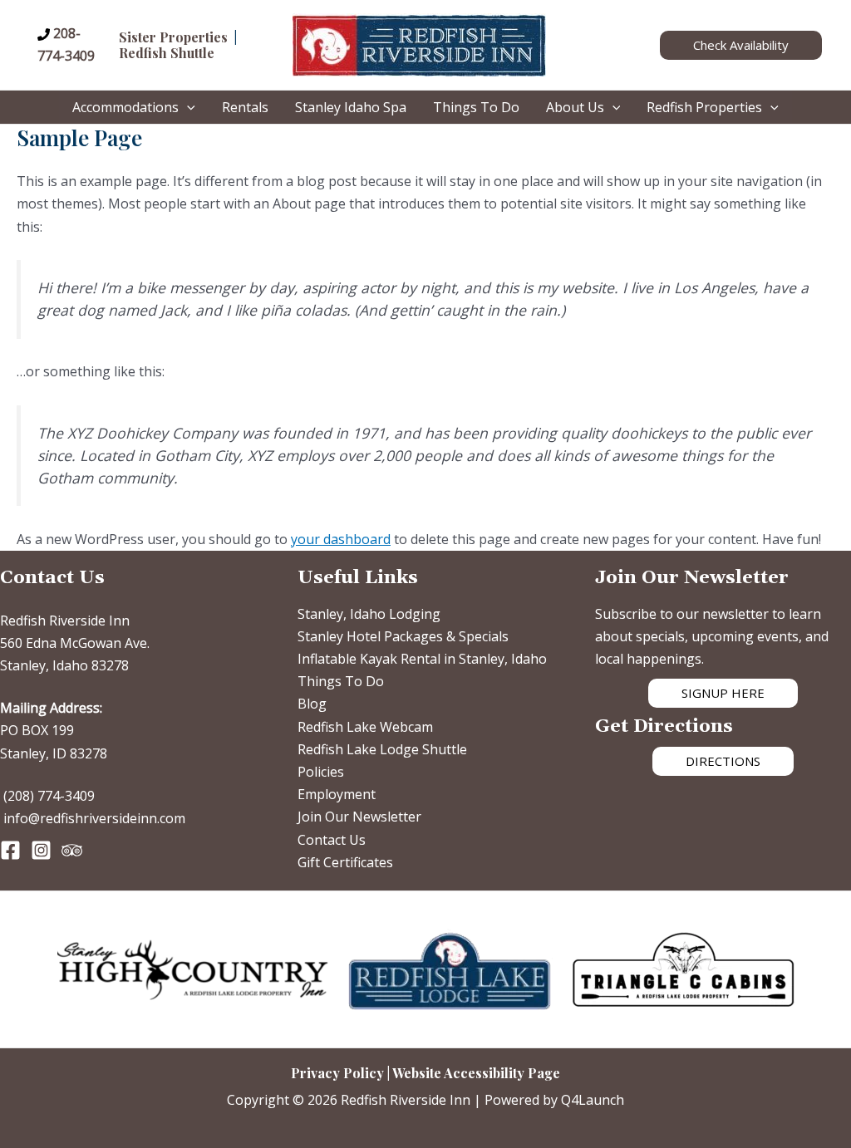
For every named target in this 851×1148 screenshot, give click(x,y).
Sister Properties (173, 37)
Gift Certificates (345, 862)
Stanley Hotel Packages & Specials (403, 636)
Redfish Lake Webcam (365, 727)
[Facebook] (10, 850)
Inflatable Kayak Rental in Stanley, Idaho (422, 659)
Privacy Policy (337, 1073)
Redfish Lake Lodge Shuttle (382, 749)
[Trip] (71, 850)
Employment (337, 794)
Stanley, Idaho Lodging (369, 614)
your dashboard (341, 539)
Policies (321, 772)
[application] (187, 107)
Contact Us (332, 840)
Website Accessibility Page (476, 1073)
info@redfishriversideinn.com (94, 818)
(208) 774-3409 (49, 796)
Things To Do (476, 107)
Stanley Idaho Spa (350, 107)
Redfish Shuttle (166, 52)
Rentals (245, 107)
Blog (312, 703)
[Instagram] (41, 850)
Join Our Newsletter (359, 816)
